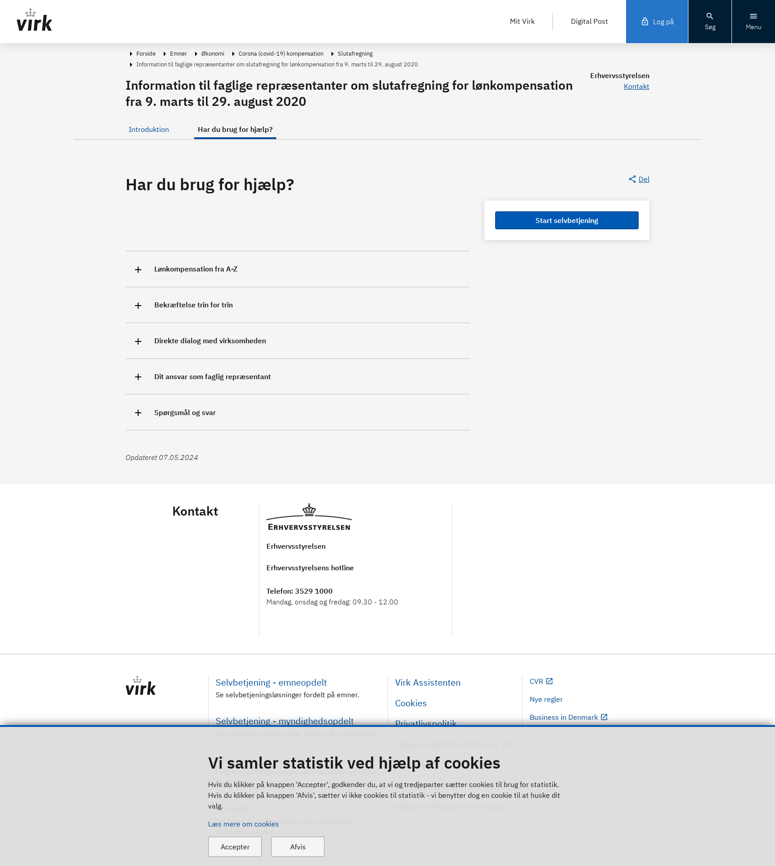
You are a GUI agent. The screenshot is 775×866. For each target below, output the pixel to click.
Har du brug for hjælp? (235, 129)
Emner (178, 53)
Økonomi (212, 53)
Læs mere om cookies (243, 823)
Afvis (298, 846)
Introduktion (149, 129)
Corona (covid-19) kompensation (281, 53)
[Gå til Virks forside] (163, 685)
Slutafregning (355, 53)
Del (644, 179)
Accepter (235, 846)
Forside (146, 53)
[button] (298, 269)
